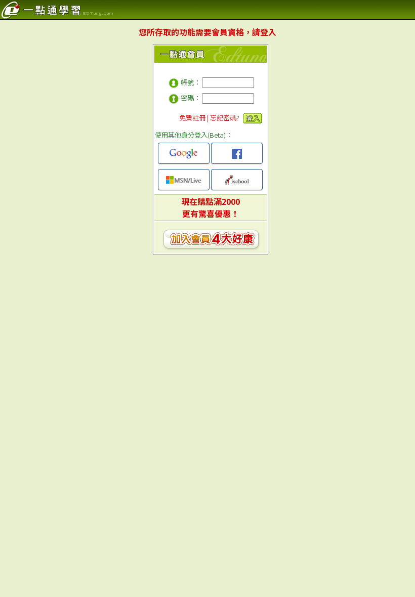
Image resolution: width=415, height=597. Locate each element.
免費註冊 (192, 117)
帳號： (190, 82)
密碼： (190, 98)
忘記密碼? (224, 117)
